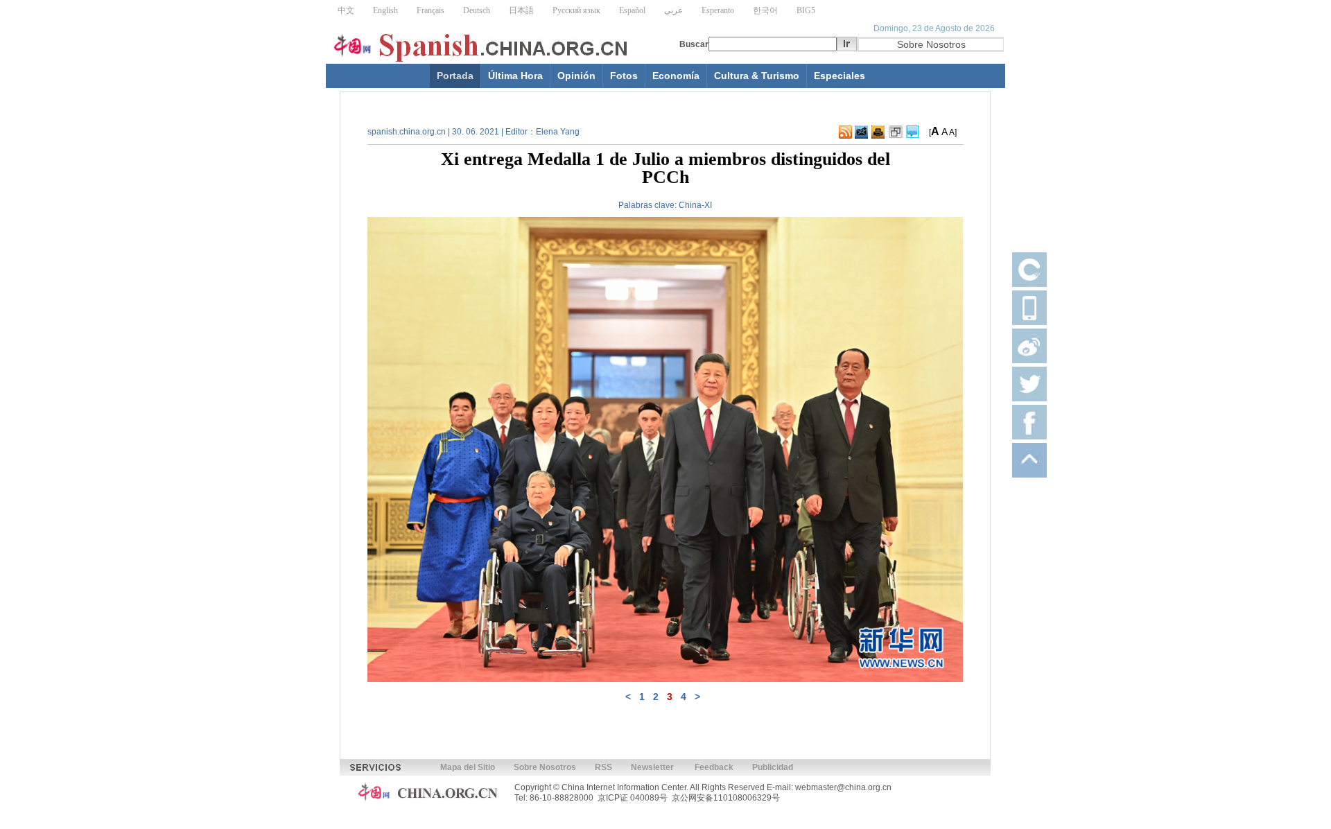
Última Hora (515, 75)
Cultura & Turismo (756, 75)
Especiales (839, 75)
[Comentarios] (912, 136)
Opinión (576, 75)
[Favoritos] (896, 136)
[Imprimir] (878, 136)
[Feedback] (861, 136)
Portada (455, 75)
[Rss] (845, 136)
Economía (675, 75)
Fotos (624, 75)
